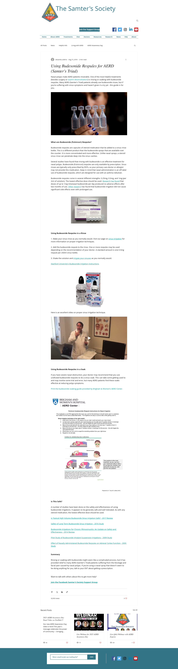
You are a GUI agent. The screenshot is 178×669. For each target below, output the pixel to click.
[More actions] (126, 59)
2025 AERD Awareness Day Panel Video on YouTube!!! (53, 618)
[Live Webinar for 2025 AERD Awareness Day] (89, 622)
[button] (135, 45)
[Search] (137, 20)
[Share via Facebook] (52, 592)
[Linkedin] (131, 30)
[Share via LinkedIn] (62, 592)
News (53, 45)
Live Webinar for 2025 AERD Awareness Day (88, 635)
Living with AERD (77, 45)
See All (135, 610)
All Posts (44, 45)
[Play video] (89, 338)
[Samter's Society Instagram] (125, 30)
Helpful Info (63, 45)
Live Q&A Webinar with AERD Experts (121, 635)
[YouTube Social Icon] (136, 30)
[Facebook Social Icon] (114, 30)
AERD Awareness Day (95, 45)
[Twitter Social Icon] (120, 30)
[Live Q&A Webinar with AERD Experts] (122, 622)
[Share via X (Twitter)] (57, 592)
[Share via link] (67, 592)
